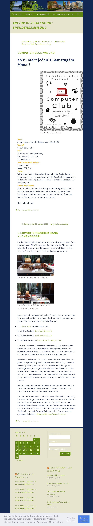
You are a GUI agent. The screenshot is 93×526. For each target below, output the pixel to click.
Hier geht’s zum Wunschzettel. (51, 414)
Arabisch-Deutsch (43, 335)
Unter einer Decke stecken (58, 483)
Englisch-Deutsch (43, 331)
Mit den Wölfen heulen (56, 475)
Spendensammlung (43, 44)
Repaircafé (43, 14)
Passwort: (53, 441)
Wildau (29, 14)
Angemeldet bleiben (59, 449)
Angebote (60, 41)
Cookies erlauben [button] (84, 519)
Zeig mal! (26, 326)
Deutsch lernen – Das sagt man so (59, 469)
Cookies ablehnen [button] (71, 519)
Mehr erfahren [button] (56, 522)
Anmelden (65, 453)
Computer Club (28, 44)
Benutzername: (55, 434)
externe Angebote (63, 14)
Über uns (17, 14)
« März (20, 460)
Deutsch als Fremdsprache (48, 340)
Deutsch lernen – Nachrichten (25, 475)
